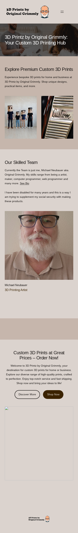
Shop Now (53, 394)
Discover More (27, 394)
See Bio (24, 183)
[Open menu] (62, 11)
